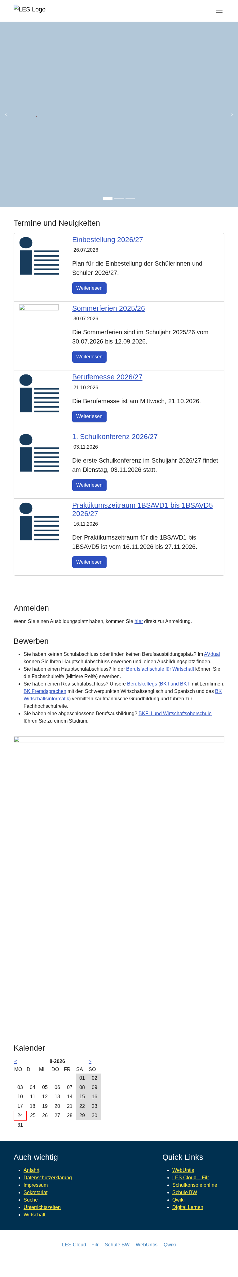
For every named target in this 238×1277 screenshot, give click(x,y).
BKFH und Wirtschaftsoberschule (175, 713)
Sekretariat (35, 1192)
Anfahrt (31, 1170)
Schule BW (184, 1192)
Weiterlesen (89, 288)
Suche (31, 1199)
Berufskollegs (142, 683)
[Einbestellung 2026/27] (39, 255)
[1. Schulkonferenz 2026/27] (39, 452)
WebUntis (183, 1170)
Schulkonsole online (194, 1185)
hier (138, 621)
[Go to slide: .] (107, 198)
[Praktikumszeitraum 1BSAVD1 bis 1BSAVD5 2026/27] (39, 521)
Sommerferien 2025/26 (108, 308)
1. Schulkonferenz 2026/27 (115, 437)
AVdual (212, 654)
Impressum (36, 1185)
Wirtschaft (34, 1214)
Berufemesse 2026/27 (107, 377)
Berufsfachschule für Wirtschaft (160, 669)
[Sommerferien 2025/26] (39, 323)
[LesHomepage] (37, 11)
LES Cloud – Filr (190, 1177)
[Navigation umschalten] (219, 11)
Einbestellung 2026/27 (107, 240)
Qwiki (178, 1199)
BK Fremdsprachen (45, 691)
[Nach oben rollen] (224, 1263)
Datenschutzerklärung (48, 1177)
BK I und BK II (175, 683)
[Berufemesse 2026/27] (39, 392)
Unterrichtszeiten (42, 1207)
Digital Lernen (187, 1207)
